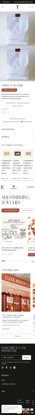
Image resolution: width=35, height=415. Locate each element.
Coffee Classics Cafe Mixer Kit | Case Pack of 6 (17, 165)
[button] (3, 7)
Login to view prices (9, 90)
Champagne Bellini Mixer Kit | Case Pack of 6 (28, 165)
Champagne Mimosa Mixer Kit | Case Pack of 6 (6, 165)
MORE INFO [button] (5, 375)
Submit (26, 357)
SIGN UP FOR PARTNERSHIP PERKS (22, 1)
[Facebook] (6, 367)
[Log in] (30, 7)
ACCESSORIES (27, 210)
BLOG (3, 380)
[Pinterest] (14, 367)
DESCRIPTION (8, 129)
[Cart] (33, 7)
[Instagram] (3, 367)
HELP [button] (3, 391)
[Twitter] (10, 367)
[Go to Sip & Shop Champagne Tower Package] (14, 231)
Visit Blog (17, 336)
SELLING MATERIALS (10, 210)
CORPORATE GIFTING (8, 384)
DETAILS (5, 137)
